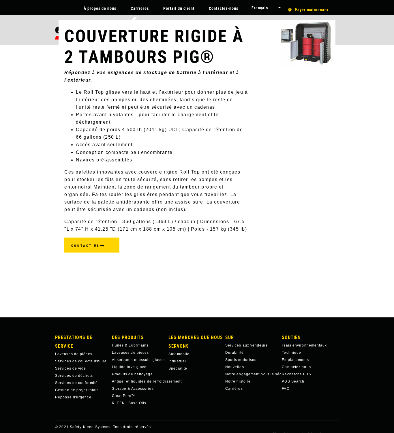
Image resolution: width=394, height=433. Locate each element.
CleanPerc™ (123, 396)
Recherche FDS (296, 374)
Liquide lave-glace (129, 367)
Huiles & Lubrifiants (130, 345)
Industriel (177, 361)
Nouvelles (234, 367)
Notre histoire (238, 381)
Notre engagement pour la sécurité (253, 374)
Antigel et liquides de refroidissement (140, 381)
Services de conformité (76, 383)
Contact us (85, 246)
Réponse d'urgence (73, 397)
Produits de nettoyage (132, 374)
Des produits (128, 337)
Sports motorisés (241, 360)
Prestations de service (73, 342)
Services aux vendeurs (246, 345)
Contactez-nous (223, 8)
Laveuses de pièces (73, 354)
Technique (291, 353)
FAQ (285, 389)
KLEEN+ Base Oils (129, 403)
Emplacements (295, 360)
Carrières (140, 8)
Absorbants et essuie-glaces (138, 360)
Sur (229, 337)
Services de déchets (74, 376)
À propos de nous (100, 8)
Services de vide (70, 368)
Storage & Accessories (133, 389)
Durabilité (234, 353)
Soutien (291, 337)
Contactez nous (296, 367)
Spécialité (177, 368)
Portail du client (178, 8)
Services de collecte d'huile (81, 361)
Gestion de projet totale (77, 390)
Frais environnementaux (304, 345)
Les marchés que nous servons (195, 342)
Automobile (179, 354)
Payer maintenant (311, 9)
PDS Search (293, 381)
